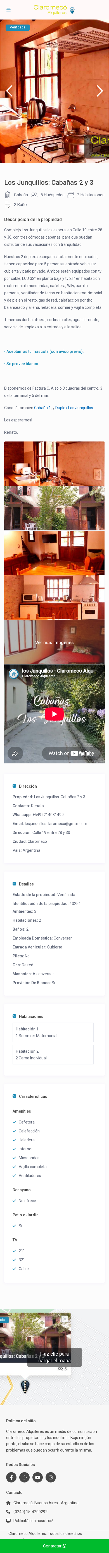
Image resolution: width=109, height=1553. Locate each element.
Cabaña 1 (42, 408)
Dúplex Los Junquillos (74, 408)
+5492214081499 (48, 814)
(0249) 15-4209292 (30, 1512)
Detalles (26, 884)
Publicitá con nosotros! (33, 1520)
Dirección (28, 786)
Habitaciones (31, 1016)
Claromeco (37, 841)
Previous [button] (9, 93)
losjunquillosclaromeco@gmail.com (56, 823)
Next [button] (100, 93)
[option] (54, 91)
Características (33, 1096)
